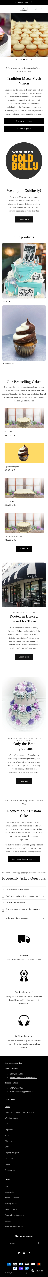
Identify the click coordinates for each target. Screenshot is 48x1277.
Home (7, 1106)
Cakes (5, 301)
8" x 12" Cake (9, 501)
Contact (8, 1164)
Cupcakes (6, 363)
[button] (5, 9)
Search (8, 1186)
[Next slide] (31, 59)
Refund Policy (11, 1209)
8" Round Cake (10, 432)
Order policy (10, 1192)
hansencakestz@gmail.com (21, 1092)
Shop (7, 1135)
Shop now (23, 781)
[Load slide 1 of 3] (20, 59)
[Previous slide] (16, 59)
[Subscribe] (38, 1243)
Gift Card (9, 1158)
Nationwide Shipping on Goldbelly (19, 1112)
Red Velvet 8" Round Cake (13, 536)
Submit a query (24, 128)
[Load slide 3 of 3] (27, 59)
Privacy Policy (11, 1203)
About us (9, 1141)
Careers (8, 1221)
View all (24, 549)
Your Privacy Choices (14, 1227)
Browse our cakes (24, 121)
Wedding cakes (11, 1118)
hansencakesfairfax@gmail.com (23, 1077)
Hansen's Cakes (16, 1273)
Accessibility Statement (15, 1215)
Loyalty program (12, 1153)
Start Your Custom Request (24, 859)
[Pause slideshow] (45, 59)
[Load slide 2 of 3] (23, 59)
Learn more (24, 219)
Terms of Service (12, 1198)
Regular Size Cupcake (12, 467)
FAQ (7, 1147)
